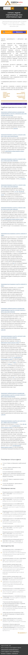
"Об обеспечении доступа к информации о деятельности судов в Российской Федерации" (14, 506)
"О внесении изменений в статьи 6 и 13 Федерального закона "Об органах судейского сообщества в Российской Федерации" (14, 591)
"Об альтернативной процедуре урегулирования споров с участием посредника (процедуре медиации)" (13, 534)
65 (18, 341)
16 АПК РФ (23, 178)
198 (23, 424)
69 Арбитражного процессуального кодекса (14, 219)
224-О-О (10, 364)
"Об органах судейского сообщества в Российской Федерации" (14, 597)
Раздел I (23, 23)
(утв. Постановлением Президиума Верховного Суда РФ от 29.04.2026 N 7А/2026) (14, 605)
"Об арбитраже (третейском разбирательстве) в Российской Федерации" (14, 499)
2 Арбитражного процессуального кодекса (14, 151)
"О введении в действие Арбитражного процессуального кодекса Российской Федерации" (14, 521)
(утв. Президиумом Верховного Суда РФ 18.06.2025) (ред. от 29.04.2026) (14, 620)
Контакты (3, 653)
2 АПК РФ (15, 128)
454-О (14, 362)
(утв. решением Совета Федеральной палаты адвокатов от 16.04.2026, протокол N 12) (14, 627)
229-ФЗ (2, 194)
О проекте (8, 653)
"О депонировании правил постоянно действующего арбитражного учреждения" (14, 560)
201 (25, 424)
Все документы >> (22, 632)
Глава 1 (5, 24)
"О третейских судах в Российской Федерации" (13, 527)
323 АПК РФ (21, 191)
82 (20, 251)
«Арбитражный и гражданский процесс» (10, 649)
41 (12, 357)
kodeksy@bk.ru (16, 651)
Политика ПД (15, 653)
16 (15, 191)
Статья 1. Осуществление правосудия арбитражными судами (6, 95)
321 (17, 191)
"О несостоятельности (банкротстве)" (13, 493)
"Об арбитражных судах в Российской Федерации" (13, 541)
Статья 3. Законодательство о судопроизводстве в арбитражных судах (21, 95)
